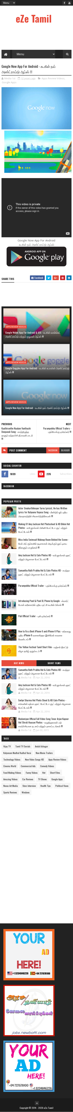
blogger (65, 450)
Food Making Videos (12, 772)
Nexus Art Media (10, 785)
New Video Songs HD (34, 759)
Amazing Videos (10, 779)
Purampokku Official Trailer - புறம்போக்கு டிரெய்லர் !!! (43, 585)
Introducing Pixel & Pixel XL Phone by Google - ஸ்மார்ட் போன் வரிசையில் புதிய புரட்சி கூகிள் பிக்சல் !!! (43, 603)
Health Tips (45, 785)
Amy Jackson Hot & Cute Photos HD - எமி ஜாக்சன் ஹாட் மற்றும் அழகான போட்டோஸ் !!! (44, 557)
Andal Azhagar (41, 746)
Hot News (19, 663)
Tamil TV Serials (22, 746)
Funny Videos (32, 772)
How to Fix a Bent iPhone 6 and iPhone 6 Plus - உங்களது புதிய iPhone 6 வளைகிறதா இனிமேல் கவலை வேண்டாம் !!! (44, 635)
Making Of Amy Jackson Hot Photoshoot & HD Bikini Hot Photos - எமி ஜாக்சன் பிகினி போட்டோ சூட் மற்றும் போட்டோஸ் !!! (44, 528)
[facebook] (64, 3)
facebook (52, 450)
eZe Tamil (34, 18)
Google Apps (9, 82)
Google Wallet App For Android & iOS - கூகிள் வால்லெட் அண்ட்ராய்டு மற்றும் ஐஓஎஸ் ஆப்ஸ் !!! (33, 334)
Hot (43, 772)
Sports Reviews (10, 792)
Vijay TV (7, 746)
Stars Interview (29, 785)
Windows (26, 792)
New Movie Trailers (44, 752)
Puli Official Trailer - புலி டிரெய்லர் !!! (35, 616)
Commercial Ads (28, 766)
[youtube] (69, 3)
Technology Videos (11, 759)
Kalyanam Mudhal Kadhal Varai (17, 752)
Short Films (54, 663)
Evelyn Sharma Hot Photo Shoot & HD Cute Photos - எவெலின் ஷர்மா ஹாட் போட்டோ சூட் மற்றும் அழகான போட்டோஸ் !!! (44, 703)
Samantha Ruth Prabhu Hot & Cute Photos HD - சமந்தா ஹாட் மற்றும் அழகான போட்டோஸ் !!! (44, 572)
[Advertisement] (29, 856)
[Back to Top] (37, 1103)
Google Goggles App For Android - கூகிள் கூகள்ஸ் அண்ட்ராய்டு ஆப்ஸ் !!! (37, 370)
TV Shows (42, 779)
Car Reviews (27, 779)
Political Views (62, 785)
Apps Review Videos (53, 78)
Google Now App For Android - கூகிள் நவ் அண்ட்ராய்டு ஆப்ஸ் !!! (37, 408)
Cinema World (9, 766)
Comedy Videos (47, 766)
